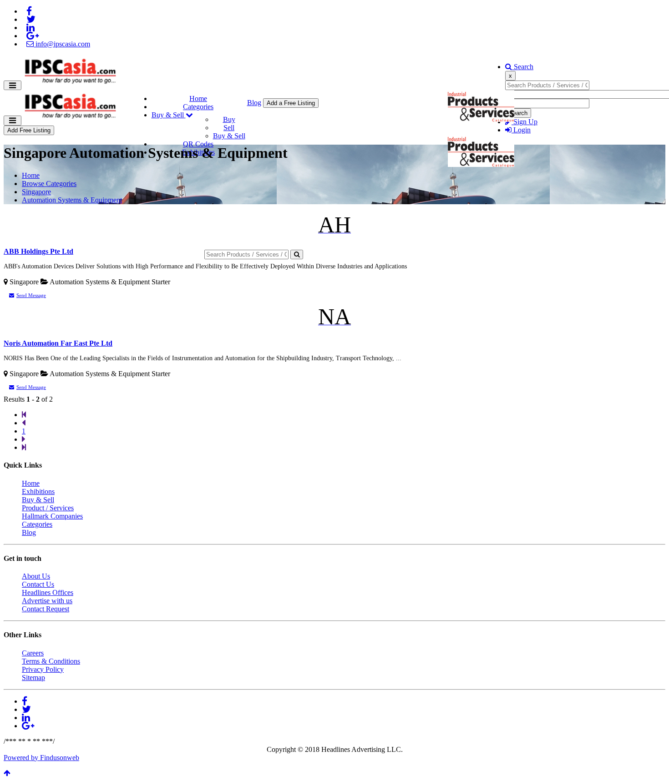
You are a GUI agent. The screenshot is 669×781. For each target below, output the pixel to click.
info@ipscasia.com (62, 44)
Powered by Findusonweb (41, 757)
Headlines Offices (47, 592)
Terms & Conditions (51, 661)
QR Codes (198, 144)
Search (522, 67)
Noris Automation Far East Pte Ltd (58, 343)
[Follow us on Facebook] (29, 11)
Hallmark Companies (52, 516)
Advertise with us (47, 601)
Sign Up (524, 122)
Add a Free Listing (291, 103)
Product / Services (48, 508)
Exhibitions (38, 491)
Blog (254, 102)
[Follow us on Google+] (32, 36)
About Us (36, 576)
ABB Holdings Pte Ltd (38, 251)
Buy (229, 119)
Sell (228, 127)
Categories (198, 107)
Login (521, 130)
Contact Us (38, 584)
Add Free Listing (29, 130)
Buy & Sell (169, 115)
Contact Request (45, 609)
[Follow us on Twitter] (31, 19)
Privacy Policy (43, 669)
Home (198, 98)
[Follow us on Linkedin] (30, 27)
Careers (33, 653)
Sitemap (33, 677)
